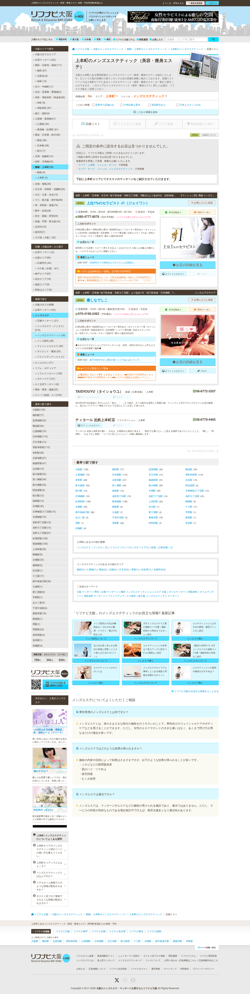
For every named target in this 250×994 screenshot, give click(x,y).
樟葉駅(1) (38, 618)
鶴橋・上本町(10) (44, 167)
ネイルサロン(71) (44, 362)
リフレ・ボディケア (45, 368)
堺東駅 (115, 522)
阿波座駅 (190, 485)
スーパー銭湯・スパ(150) (48, 394)
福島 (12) (42, 81)
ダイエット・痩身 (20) (49, 351)
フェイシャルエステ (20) (50, 346)
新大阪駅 (80, 485)
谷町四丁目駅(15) (42, 522)
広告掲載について (97, 968)
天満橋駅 (80, 496)
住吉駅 (152, 506)
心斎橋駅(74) (39, 431)
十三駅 (188, 506)
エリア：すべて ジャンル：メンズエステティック (105, 168)
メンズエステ (42, 315)
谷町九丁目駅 (192, 496)
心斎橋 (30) (43, 123)
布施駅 (78, 528)
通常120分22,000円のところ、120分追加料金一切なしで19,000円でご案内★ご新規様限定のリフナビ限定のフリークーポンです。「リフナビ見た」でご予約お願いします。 (115, 279)
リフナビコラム (188, 955)
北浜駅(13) (38, 468)
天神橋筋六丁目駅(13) (44, 511)
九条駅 (115, 512)
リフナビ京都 (98, 931)
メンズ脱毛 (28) (45, 340)
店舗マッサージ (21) (47, 320)
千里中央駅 (118, 517)
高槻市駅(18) (39, 613)
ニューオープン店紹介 (129, 955)
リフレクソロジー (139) (49, 373)
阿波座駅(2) (39, 490)
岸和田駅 (153, 522)
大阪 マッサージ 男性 (88, 591)
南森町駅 (153, 479)
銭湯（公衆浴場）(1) (162, 547)
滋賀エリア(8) (42, 284)
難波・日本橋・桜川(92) (47, 134)
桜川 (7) (41, 150)
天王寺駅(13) (39, 441)
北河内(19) (40, 226)
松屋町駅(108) (40, 538)
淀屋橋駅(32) (39, 420)
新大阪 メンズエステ (149, 595)
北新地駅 (116, 479)
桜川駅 (78, 490)
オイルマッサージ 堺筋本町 (183, 591)
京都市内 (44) (44, 262)
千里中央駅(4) (40, 608)
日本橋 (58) (43, 145)
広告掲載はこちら (187, 960)
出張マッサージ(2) (44, 252)
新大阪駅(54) (39, 473)
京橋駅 (78, 506)
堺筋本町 (62, 39)
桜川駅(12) (38, 495)
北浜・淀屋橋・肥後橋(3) (48, 91)
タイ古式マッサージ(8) (47, 384)
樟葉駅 (188, 517)
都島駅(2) (38, 565)
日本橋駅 (116, 474)
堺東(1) (135, 569)
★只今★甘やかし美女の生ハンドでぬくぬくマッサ (114, 359)
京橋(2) (113, 569)
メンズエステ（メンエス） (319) (50, 327)
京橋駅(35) (38, 559)
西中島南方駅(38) (42, 581)
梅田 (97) (42, 70)
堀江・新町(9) (42, 113)
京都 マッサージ (109, 591)
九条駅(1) (38, 586)
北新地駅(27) (39, 457)
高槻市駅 (153, 517)
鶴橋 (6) (41, 172)
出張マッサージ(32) (45, 59)
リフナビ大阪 (63, 931)
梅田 (108, 39)
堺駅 (77, 522)
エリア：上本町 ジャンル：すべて (97, 164)
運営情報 (155, 968)
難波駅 (188, 469)
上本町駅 (153, 501)
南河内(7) (40, 231)
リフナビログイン (139, 968)
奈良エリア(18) (43, 278)
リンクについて (153, 960)
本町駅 (78, 479)
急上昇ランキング (105, 960)
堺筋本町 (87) (44, 107)
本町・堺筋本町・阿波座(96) (50, 97)
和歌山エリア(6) (43, 289)
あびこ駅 (80, 517)
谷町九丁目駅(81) (42, 532)
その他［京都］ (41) (47, 268)
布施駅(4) (38, 645)
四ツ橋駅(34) (39, 479)
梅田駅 (115, 469)
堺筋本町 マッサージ (94, 595)
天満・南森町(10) (44, 156)
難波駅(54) (38, 425)
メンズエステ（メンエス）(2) (92, 547)
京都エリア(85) (43, 257)
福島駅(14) (38, 500)
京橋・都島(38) (43, 183)
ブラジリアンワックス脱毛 (122, 595)
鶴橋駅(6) (38, 554)
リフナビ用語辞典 (208, 955)
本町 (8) (41, 102)
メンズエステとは (85, 960)
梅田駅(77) (38, 415)
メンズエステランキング (130, 960)
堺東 (98, 39)
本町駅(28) (38, 452)
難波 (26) (42, 140)
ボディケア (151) (46, 378)
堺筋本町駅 (191, 474)
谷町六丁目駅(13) (42, 527)
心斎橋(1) (92, 569)
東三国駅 (153, 512)
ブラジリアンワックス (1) (50, 356)
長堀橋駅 (116, 501)
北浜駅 (188, 479)
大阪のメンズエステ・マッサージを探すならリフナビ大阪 (126, 988)
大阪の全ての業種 (44, 304)
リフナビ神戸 (81, 931)
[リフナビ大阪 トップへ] (58, 17)
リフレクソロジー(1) (121, 547)
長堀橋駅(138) (40, 543)
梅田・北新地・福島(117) (48, 65)
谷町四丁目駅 (119, 496)
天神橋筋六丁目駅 (194, 490)
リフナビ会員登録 (118, 968)
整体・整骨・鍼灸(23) (46, 389)
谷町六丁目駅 (156, 496)
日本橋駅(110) (40, 436)
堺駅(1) (36, 624)
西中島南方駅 (82, 512)
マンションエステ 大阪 (154, 591)
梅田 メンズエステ (130, 591)
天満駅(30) (38, 506)
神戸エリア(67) (43, 273)
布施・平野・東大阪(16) (47, 221)
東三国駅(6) (39, 591)
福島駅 (115, 490)
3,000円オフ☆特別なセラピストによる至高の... (112, 262)
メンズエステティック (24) (51, 335)
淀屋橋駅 (153, 469)
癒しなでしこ (92, 300)
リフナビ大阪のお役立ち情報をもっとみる (196, 691)
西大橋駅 (153, 485)
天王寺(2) (124, 569)
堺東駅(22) (38, 629)
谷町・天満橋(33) (44, 161)
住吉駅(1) (38, 570)
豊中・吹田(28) (43, 210)
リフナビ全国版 (42, 931)
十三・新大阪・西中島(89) (49, 199)
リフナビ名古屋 (117, 931)
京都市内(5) (160, 569)
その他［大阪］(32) (45, 237)
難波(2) (103, 569)
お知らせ (80, 968)
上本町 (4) (42, 177)
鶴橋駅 (188, 501)
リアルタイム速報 (85, 955)
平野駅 (188, 512)
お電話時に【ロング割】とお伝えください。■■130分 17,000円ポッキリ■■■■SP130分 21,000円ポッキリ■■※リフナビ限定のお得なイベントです (115, 376)
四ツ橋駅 (116, 485)
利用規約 (184, 968)
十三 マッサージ (170, 595)
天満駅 (152, 490)
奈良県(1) (146, 569)
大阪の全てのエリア (45, 54)
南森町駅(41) (39, 463)
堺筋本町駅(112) (41, 447)
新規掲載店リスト (105, 955)
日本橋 (87, 39)
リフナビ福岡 (154, 931)
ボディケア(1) (141, 547)
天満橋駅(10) (39, 516)
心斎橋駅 (80, 474)
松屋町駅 (80, 501)
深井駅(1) (38, 640)
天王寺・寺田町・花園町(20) (50, 189)
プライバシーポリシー (203, 968)
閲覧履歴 (143, 39)
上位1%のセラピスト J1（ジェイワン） (113, 202)
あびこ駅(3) (39, 602)
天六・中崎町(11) (44, 86)
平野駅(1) (38, 597)
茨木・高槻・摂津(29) (46, 215)
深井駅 (188, 522)
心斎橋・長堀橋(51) (45, 118)
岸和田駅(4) (39, 634)
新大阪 (75, 39)
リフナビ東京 (136, 931)
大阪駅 (78, 469)
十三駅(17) (38, 575)
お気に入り (157, 39)
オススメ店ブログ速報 (154, 955)
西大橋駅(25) (39, 484)
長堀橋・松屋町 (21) (47, 129)
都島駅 (115, 506)
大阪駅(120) (39, 409)
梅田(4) (80, 569)
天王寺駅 (153, 474)
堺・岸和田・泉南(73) (46, 205)
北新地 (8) (42, 75)
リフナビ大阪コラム (125, 39)
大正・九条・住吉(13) (46, 194)
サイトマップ (170, 968)
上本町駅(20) (39, 549)
